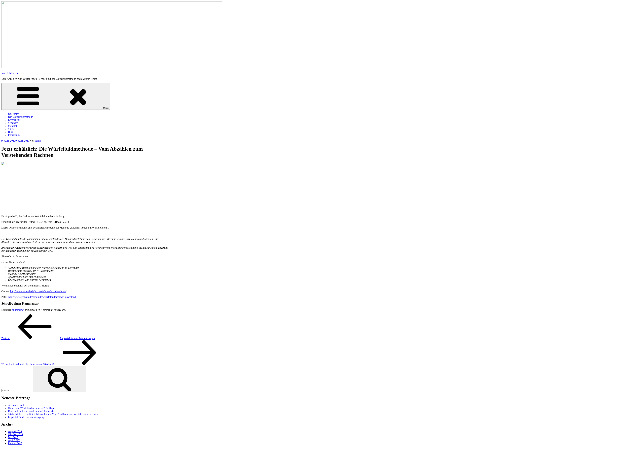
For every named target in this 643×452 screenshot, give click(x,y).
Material (12, 125)
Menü (106, 108)
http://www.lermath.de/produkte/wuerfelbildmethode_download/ (42, 297)
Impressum (14, 135)
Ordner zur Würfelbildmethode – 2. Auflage (31, 408)
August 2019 (15, 431)
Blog (10, 132)
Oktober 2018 (15, 434)
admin (38, 140)
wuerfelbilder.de (9, 73)
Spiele (11, 128)
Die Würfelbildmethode (20, 116)
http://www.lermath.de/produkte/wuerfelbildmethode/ (38, 291)
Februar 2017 (15, 443)
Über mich (13, 113)
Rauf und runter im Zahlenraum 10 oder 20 (31, 411)
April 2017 (14, 440)
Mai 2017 (13, 437)
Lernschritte (14, 119)
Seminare (13, 122)
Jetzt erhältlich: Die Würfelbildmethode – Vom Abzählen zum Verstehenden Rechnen (53, 414)
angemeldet (18, 309)
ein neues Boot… (17, 405)
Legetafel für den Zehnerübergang (26, 417)
